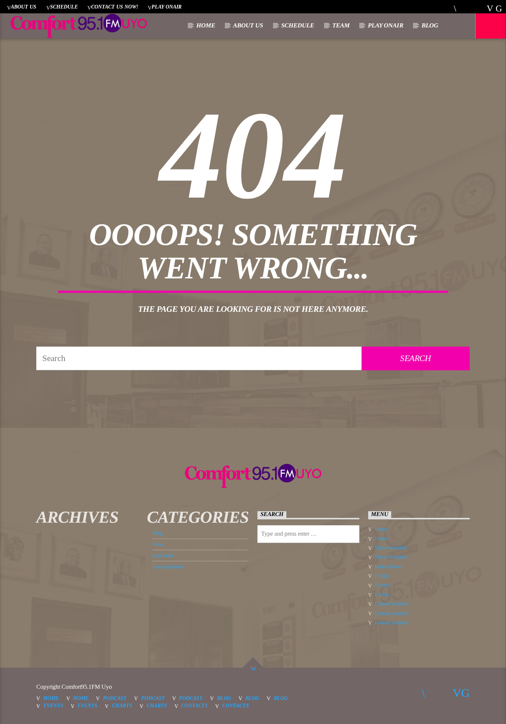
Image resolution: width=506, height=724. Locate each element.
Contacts (194, 705)
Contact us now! (114, 7)
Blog (430, 25)
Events (382, 576)
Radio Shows (388, 566)
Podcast (115, 698)
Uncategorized (168, 566)
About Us (23, 7)
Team (341, 25)
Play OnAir (167, 7)
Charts (122, 705)
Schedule (64, 7)
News (158, 544)
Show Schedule (391, 548)
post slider (163, 555)
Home (205, 25)
